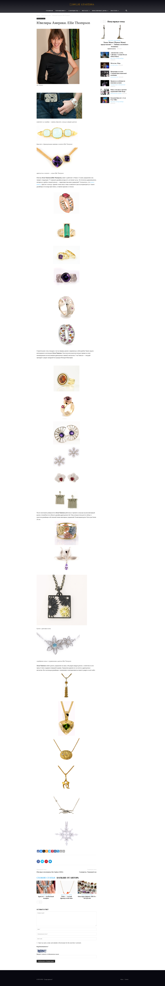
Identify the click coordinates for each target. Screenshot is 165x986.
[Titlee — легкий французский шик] (66, 887)
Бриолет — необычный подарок (46, 897)
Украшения (60, 10)
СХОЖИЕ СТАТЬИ (46, 878)
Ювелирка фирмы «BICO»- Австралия (87, 897)
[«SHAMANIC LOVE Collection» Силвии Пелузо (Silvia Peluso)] (105, 55)
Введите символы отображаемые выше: (48, 954)
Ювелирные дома (99, 10)
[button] (126, 11)
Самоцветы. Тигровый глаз (87, 872)
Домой (38, 15)
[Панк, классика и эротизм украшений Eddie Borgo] (105, 92)
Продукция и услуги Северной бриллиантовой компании (118, 73)
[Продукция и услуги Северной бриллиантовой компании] (105, 74)
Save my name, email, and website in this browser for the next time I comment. (59, 943)
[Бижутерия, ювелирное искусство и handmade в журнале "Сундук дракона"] (82, 4)
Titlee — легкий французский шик (66, 897)
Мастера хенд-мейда (114, 40)
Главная (49, 10)
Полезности (114, 77)
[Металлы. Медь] (105, 65)
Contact (126, 979)
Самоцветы (73, 10)
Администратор (112, 48)
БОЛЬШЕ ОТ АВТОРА (68, 878)
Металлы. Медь (115, 63)
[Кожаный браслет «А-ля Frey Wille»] (105, 100)
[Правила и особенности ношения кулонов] (105, 83)
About (121, 979)
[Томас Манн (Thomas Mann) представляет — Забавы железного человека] (114, 32)
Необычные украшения (118, 84)
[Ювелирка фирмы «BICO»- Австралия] (87, 887)
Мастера (114, 10)
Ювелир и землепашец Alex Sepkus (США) (50, 872)
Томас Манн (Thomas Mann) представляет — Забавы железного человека (114, 44)
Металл (85, 10)
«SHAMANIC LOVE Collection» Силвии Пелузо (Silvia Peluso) (119, 54)
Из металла (114, 65)
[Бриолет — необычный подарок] (46, 887)
